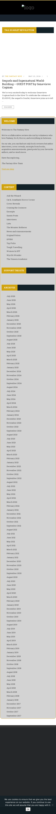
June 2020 (11, 585)
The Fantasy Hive (13, 76)
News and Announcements (19, 231)
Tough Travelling (14, 247)
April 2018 (11, 688)
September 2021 (14, 525)
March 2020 (12, 597)
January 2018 (12, 700)
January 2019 (12, 652)
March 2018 (12, 692)
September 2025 (14, 335)
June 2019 (11, 632)
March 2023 (12, 454)
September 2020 (14, 573)
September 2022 (14, 478)
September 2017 (14, 715)
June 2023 (11, 442)
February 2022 (13, 506)
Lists (9, 223)
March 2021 (12, 549)
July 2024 (11, 391)
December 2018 (14, 656)
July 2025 (11, 343)
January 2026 (13, 320)
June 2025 (11, 347)
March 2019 (12, 644)
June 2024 (11, 395)
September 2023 (14, 430)
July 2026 (11, 296)
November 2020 (14, 565)
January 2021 (12, 557)
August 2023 (12, 434)
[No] (52, 804)
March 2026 (12, 312)
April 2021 (11, 545)
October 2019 (12, 616)
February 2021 (13, 553)
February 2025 (13, 363)
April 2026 (11, 308)
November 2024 (14, 375)
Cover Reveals (13, 203)
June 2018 (11, 680)
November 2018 (14, 660)
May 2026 (11, 304)
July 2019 (11, 628)
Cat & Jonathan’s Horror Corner (21, 199)
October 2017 (12, 711)
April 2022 (11, 498)
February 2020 (13, 601)
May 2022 (11, 494)
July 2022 (11, 486)
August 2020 (12, 577)
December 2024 (14, 371)
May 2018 (11, 684)
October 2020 (13, 569)
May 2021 (11, 541)
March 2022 (12, 502)
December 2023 (14, 419)
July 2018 (11, 676)
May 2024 (11, 399)
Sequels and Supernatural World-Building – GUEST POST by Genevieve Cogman (26, 84)
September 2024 (14, 383)
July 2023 (11, 438)
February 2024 (13, 411)
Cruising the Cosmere (16, 207)
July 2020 (11, 581)
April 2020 (11, 593)
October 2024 (13, 379)
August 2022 (12, 482)
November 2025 (14, 328)
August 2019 (12, 624)
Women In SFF (13, 251)
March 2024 (12, 407)
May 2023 (11, 446)
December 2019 (14, 608)
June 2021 (11, 537)
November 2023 (14, 423)
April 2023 (11, 450)
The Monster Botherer (17, 227)
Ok (28, 809)
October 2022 (12, 474)
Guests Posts (12, 215)
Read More (8, 107)
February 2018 (13, 696)
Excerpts (11, 211)
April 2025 (11, 355)
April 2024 (11, 403)
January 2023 (13, 462)
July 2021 (11, 533)
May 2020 (11, 589)
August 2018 (12, 672)
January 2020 (13, 605)
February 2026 (13, 316)
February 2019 (13, 648)
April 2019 (11, 640)
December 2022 (14, 466)
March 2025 (12, 359)
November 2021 (14, 518)
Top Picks (11, 243)
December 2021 (14, 513)
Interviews (12, 219)
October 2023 (12, 426)
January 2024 (13, 415)
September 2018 (14, 668)
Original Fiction (13, 235)
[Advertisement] (28, 761)
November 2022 (14, 470)
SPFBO (10, 239)
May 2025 (11, 351)
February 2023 (13, 458)
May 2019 (11, 636)
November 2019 (14, 613)
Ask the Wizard (14, 195)
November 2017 (14, 707)
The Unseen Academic (17, 259)
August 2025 (12, 339)
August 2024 (12, 387)
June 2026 (11, 300)
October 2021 (12, 521)
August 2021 (12, 529)
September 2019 (14, 620)
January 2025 (13, 367)
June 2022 (11, 490)
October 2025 (12, 331)
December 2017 (14, 703)
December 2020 (14, 561)
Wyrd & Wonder (14, 255)
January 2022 (13, 510)
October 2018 (12, 664)
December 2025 (14, 324)
